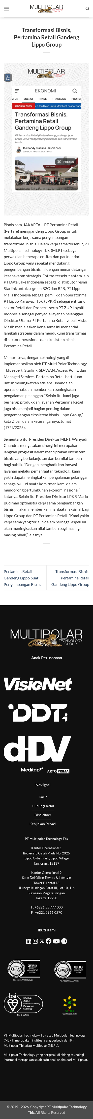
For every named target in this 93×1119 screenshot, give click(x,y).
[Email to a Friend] (51, 552)
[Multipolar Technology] (46, 9)
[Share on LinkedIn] (69, 552)
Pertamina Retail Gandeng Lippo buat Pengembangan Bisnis (22, 577)
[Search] (87, 8)
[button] (7, 8)
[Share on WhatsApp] (24, 552)
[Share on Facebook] (33, 552)
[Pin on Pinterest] (60, 552)
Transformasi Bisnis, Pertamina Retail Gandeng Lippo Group (70, 577)
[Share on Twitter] (42, 552)
